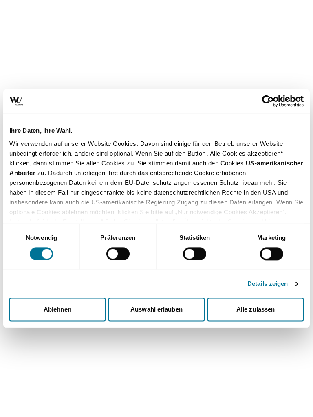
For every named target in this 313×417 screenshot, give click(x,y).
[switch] (118, 253)
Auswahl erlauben (156, 309)
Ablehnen (57, 309)
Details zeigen (267, 283)
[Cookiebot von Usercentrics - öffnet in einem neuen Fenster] (268, 101)
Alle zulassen (255, 309)
